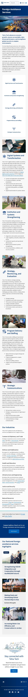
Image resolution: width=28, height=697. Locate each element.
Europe (23, 514)
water (3, 440)
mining (9, 502)
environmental (5, 504)
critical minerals (14, 440)
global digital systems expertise (13, 173)
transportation (21, 481)
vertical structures (9, 482)
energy (18, 482)
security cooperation (11, 456)
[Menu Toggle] (26, 3)
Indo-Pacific (8, 516)
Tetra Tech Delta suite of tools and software (12, 175)
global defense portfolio (18, 459)
